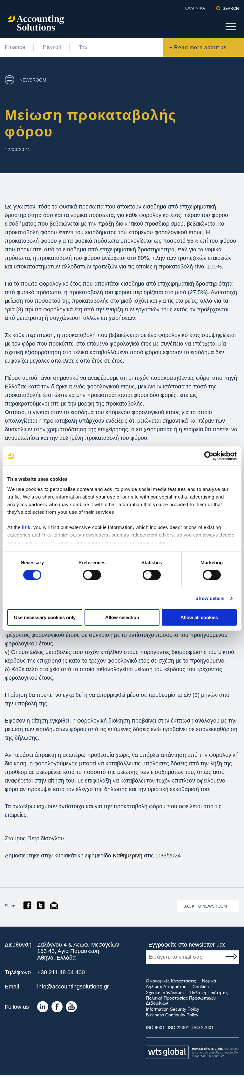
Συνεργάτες (220, 22)
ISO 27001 (203, 1027)
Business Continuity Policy (172, 1014)
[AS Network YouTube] (71, 1008)
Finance (15, 47)
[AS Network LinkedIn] (42, 1008)
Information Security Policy (172, 1009)
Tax (83, 47)
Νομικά (209, 980)
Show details (209, 598)
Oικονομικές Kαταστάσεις (171, 980)
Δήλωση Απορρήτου (166, 986)
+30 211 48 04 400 (61, 972)
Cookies (201, 986)
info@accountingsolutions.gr (73, 986)
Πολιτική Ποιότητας (209, 992)
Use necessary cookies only (45, 617)
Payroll (52, 47)
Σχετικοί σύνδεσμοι (165, 992)
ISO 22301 (178, 1027)
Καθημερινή (127, 855)
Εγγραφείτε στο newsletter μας (187, 945)
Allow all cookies (199, 617)
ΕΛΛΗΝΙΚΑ (195, 8)
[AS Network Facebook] (57, 1008)
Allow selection (122, 617)
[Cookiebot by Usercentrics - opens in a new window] (209, 456)
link (26, 527)
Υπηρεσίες (221, 33)
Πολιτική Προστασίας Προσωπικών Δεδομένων (181, 1000)
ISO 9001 (155, 1027)
